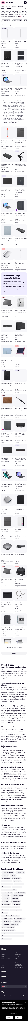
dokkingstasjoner (20, 673)
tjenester (6, 773)
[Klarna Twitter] (17, 995)
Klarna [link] (2, 6)
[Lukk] (25, 1002)
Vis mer (25, 14)
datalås (21, 731)
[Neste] (24, 20)
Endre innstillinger (14, 1013)
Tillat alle (19, 1017)
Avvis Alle (9, 1017)
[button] (25, 41)
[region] (14, 1010)
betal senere (10, 820)
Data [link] (13, 6)
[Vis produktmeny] (25, 8)
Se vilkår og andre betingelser (10, 122)
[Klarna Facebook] (4, 995)
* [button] (20, 70)
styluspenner (9, 717)
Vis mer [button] (14, 653)
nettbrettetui (6, 750)
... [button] (15, 6)
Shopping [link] (8, 6)
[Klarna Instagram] (24, 995)
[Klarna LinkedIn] (11, 995)
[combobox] (22, 25)
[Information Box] (10, 25)
